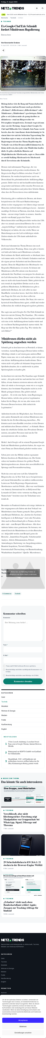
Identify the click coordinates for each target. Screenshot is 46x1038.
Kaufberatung (6, 724)
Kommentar (6, 618)
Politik (3, 720)
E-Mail (5, 655)
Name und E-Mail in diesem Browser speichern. (21, 666)
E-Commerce (7, 593)
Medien (4, 715)
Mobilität (4, 706)
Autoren (4, 992)
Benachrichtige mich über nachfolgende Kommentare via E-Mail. (24, 670)
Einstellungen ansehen (23, 1033)
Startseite (4, 18)
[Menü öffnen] (36, 8)
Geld (3, 697)
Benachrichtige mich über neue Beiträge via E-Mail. (22, 675)
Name (5, 645)
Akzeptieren (23, 1020)
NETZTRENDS (12, 8)
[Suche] (42, 8)
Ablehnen (23, 1026)
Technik (13, 18)
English (4, 729)
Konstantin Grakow (12, 43)
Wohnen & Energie (8, 711)
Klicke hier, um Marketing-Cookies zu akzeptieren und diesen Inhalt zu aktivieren (23, 573)
